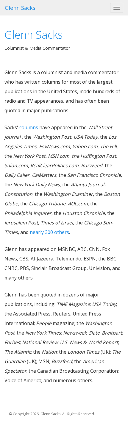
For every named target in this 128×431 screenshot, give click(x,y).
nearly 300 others (49, 232)
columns (28, 127)
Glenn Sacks (20, 7)
